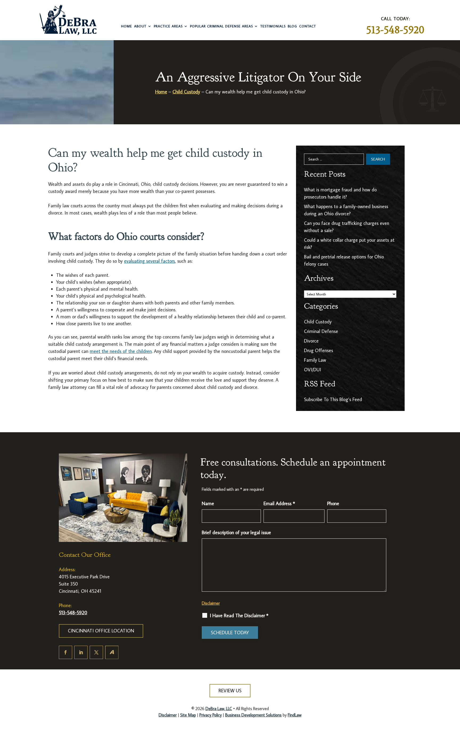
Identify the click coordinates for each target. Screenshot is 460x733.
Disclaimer (211, 603)
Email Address (279, 503)
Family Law (315, 360)
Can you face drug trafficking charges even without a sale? (346, 226)
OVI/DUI (312, 370)
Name (208, 503)
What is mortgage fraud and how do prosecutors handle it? (340, 193)
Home (126, 26)
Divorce (311, 341)
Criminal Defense (321, 331)
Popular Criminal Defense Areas (221, 26)
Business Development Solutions (253, 715)
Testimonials (273, 26)
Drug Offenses (318, 350)
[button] (451, 695)
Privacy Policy (210, 715)
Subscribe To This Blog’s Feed (333, 399)
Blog (292, 26)
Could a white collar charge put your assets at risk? (349, 243)
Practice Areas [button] (168, 26)
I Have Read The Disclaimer (239, 615)
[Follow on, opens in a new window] (111, 652)
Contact (307, 26)
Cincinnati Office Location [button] (101, 631)
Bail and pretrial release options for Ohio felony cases (344, 260)
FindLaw (294, 715)
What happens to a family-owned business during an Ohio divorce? (346, 210)
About (140, 26)
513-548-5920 (395, 30)
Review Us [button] (230, 690)
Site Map (188, 715)
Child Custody (318, 322)
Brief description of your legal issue (236, 532)
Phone (333, 503)
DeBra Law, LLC (219, 708)
